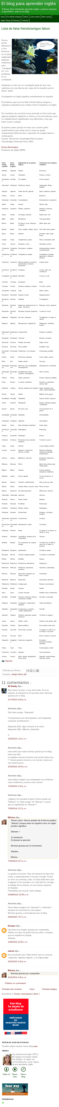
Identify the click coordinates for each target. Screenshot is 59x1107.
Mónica (12, 817)
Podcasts (15, 21)
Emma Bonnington (9, 147)
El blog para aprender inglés (28, 3)
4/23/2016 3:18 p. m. (17, 961)
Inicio (3, 17)
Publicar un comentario (15, 983)
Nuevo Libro (14, 1075)
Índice (25, 17)
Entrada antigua (49, 989)
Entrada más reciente (12, 989)
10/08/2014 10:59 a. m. (18, 894)
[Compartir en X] (34, 670)
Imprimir (8, 661)
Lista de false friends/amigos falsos (25, 28)
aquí (36, 1046)
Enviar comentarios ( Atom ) (27, 994)
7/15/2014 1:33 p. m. (17, 786)
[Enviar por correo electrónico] (27, 670)
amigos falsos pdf (19, 674)
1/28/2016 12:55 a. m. (18, 942)
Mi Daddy (13, 686)
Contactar (25, 21)
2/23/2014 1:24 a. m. (17, 739)
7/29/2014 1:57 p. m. (17, 808)
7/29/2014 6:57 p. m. (17, 861)
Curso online (35, 17)
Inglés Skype (6, 21)
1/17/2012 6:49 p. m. (17, 699)
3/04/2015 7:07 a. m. (17, 917)
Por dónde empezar (14, 17)
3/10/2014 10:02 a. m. (18, 766)
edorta (11, 951)
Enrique (12, 926)
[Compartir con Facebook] (37, 670)
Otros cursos (46, 17)
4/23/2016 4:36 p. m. (17, 977)
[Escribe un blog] (31, 670)
